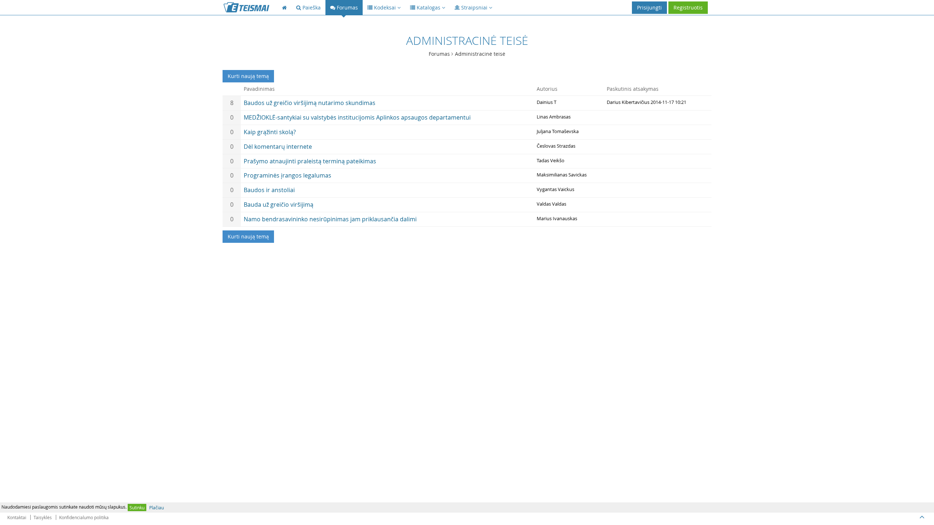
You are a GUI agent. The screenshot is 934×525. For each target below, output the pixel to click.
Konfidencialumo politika (84, 517)
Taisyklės (43, 517)
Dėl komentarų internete (278, 147)
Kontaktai (16, 517)
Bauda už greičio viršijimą (278, 205)
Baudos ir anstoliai (269, 190)
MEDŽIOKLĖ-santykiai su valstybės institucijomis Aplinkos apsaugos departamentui (357, 117)
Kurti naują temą (248, 76)
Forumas (439, 53)
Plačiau (156, 507)
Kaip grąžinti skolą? (270, 132)
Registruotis (688, 7)
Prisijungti (649, 7)
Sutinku (137, 507)
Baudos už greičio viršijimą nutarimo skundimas (309, 103)
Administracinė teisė (480, 53)
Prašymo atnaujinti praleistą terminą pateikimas (310, 161)
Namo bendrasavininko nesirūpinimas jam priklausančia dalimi (330, 219)
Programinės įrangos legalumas (287, 175)
